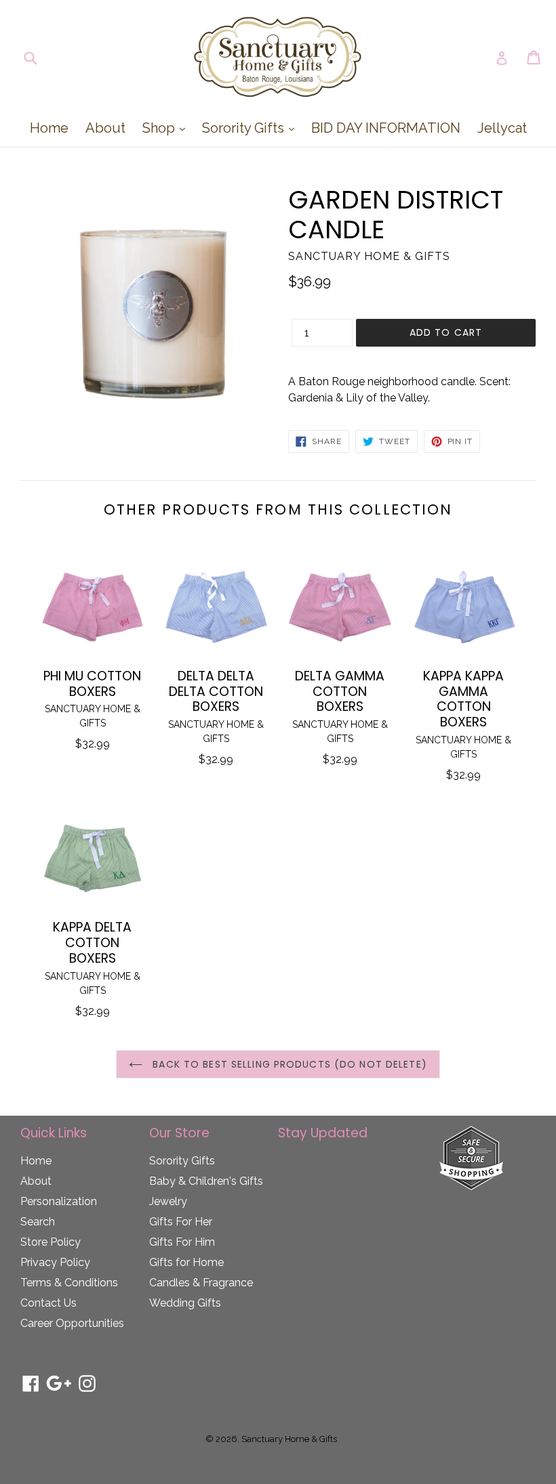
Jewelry (168, 1201)
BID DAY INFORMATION (385, 128)
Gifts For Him (182, 1242)
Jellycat (502, 128)
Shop (167, 127)
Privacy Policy (55, 1262)
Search (37, 1221)
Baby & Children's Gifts (206, 1181)
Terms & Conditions (69, 1282)
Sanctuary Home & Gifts (289, 1439)
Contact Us (48, 1302)
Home (49, 128)
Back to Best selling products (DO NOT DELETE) (288, 1064)
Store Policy (50, 1242)
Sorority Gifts (251, 127)
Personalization (58, 1201)
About (105, 128)
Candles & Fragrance (201, 1282)
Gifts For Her (180, 1221)
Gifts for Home (186, 1262)
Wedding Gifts (185, 1302)
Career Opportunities (72, 1323)
